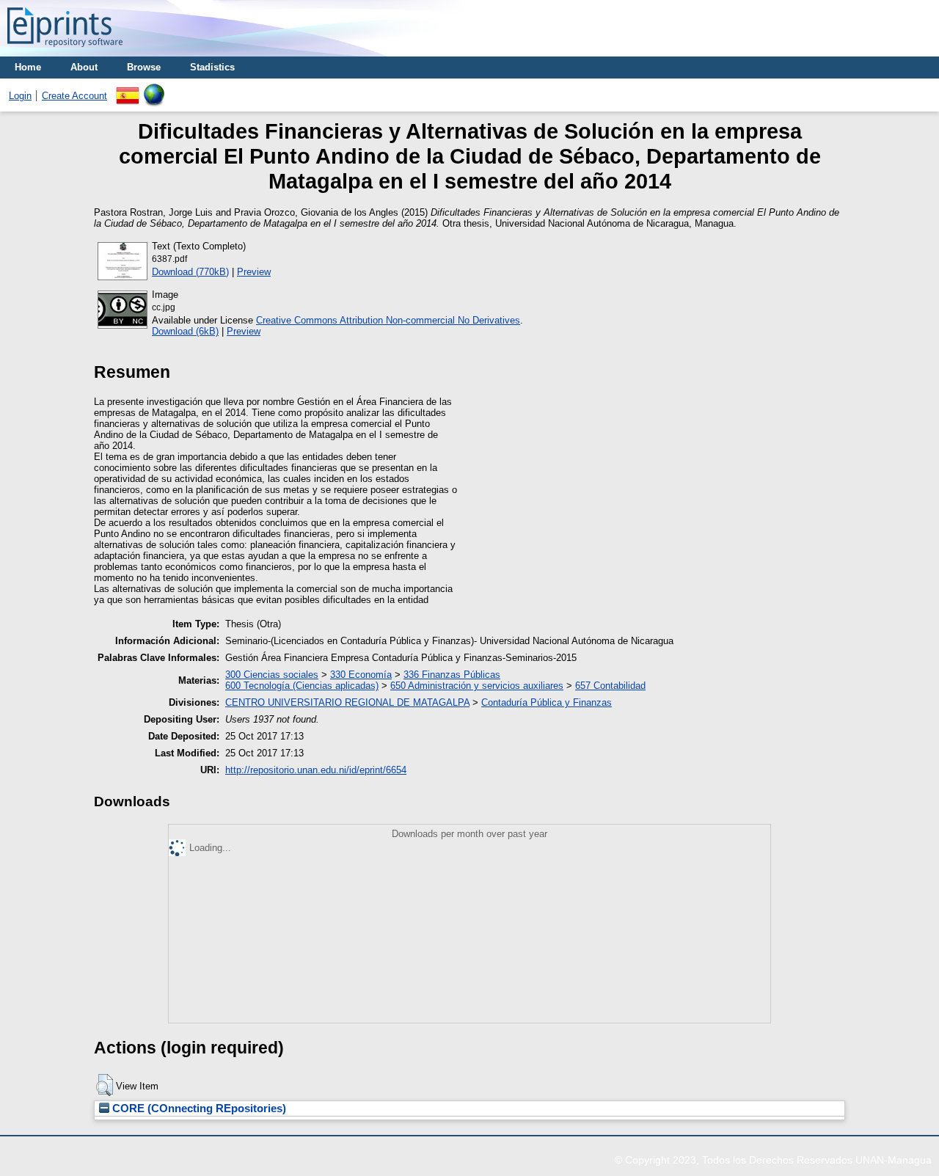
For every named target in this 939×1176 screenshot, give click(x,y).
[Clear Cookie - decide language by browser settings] (154, 89)
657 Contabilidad (610, 685)
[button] (104, 1085)
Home (28, 67)
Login (20, 95)
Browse (144, 67)
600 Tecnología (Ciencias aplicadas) (302, 685)
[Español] (127, 89)
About (84, 67)
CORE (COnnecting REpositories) (197, 1108)
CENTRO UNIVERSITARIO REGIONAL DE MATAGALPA (347, 702)
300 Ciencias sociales (271, 674)
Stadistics (212, 67)
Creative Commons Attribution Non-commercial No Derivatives (388, 320)
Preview (254, 271)
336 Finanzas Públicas (451, 674)
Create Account (74, 95)
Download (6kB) (185, 331)
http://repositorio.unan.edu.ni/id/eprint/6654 (315, 769)
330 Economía (361, 674)
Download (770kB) (190, 271)
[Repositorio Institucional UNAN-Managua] (65, 50)
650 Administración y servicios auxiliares (476, 685)
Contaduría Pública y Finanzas (546, 702)
